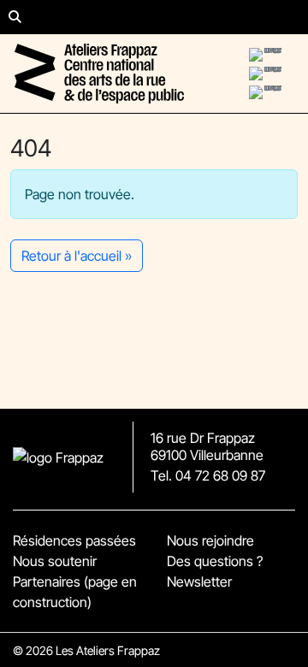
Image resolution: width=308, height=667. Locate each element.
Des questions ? (215, 561)
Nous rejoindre (210, 540)
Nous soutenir (55, 561)
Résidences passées (74, 540)
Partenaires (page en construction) (75, 592)
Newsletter (199, 581)
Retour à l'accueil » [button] (76, 255)
